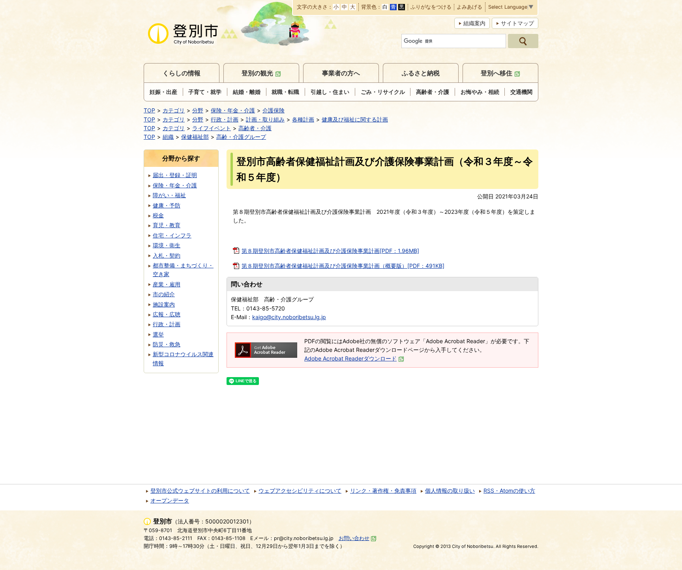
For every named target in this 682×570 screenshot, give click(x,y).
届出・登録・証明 (175, 175)
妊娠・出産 (163, 91)
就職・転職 (285, 91)
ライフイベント (211, 128)
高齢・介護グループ (241, 136)
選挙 (158, 334)
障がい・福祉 (169, 195)
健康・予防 (166, 205)
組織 (168, 136)
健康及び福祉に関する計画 (355, 119)
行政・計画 (224, 119)
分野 (197, 110)
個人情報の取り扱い (450, 490)
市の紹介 (164, 294)
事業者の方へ (341, 73)
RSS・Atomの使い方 (509, 490)
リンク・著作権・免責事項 (383, 490)
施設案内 (164, 304)
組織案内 (474, 23)
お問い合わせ (354, 538)
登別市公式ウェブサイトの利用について (200, 490)
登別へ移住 (496, 73)
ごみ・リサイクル (383, 91)
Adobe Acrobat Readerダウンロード (350, 358)
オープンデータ (169, 500)
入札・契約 (166, 255)
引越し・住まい (330, 91)
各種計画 (303, 119)
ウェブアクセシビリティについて (300, 490)
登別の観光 (257, 73)
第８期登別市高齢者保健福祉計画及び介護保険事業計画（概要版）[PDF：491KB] (343, 265)
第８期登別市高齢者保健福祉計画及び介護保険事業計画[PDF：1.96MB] (330, 250)
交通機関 (521, 91)
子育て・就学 (204, 91)
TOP (149, 110)
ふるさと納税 (421, 73)
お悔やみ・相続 (480, 91)
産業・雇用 (166, 284)
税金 (158, 215)
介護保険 (273, 110)
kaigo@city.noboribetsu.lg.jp (289, 317)
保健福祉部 (195, 136)
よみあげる (469, 7)
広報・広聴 (166, 314)
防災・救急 (166, 344)
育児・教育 (166, 225)
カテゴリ (174, 110)
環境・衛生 (166, 245)
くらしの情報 (181, 73)
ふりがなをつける (431, 7)
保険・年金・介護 (233, 110)
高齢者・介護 (432, 91)
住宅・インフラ (172, 235)
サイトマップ (517, 23)
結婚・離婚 (246, 91)
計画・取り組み (265, 119)
